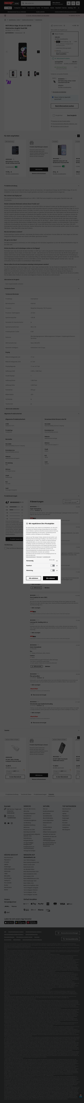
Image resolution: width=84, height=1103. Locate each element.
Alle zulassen (50, 578)
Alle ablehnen (33, 578)
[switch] (53, 566)
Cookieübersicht (46, 557)
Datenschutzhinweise (31, 557)
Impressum (39, 557)
